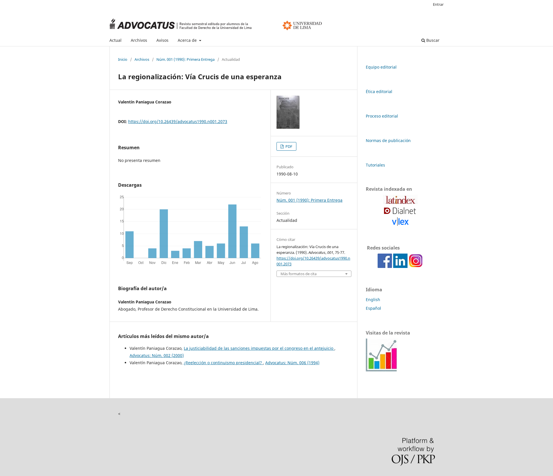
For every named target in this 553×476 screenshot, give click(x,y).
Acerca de (188, 40)
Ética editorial (379, 91)
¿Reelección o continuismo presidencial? (223, 362)
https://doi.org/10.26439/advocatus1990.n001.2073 (177, 121)
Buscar (432, 40)
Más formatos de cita (299, 274)
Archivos (139, 40)
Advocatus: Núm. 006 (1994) (292, 362)
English (373, 299)
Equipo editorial (381, 67)
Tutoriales (375, 165)
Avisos (162, 40)
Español (373, 308)
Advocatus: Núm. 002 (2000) (157, 355)
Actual (115, 40)
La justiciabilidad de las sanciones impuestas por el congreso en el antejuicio (259, 348)
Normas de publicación (388, 140)
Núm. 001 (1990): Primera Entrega (185, 59)
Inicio (122, 59)
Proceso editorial (382, 116)
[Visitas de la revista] (381, 370)
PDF (288, 146)
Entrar (438, 4)
